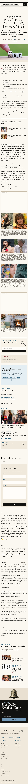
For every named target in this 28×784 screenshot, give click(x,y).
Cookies (2, 769)
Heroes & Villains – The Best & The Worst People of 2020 (16, 129)
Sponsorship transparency (20, 750)
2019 (3, 230)
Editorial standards (5, 745)
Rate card (17, 748)
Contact (2, 752)
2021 (3, 279)
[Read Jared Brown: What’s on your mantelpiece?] (6, 657)
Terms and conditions (5, 771)
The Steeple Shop (4, 758)
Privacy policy (4, 764)
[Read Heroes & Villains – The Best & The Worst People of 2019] (4, 136)
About (2, 743)
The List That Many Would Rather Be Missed (17, 669)
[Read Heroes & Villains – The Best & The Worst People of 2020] (4, 129)
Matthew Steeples (9, 39)
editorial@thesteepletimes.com (9, 165)
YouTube (3, 737)
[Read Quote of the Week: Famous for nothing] (6, 678)
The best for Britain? (6, 394)
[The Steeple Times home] (10, 4)
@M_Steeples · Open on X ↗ (6, 438)
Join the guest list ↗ (6, 361)
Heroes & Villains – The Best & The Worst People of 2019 (16, 136)
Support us (17, 737)
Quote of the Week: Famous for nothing (17, 679)
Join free (14, 719)
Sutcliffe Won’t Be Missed (8, 399)
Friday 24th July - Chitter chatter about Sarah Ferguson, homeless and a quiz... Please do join (13, 426)
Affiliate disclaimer (5, 775)
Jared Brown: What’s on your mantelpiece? (18, 659)
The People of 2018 (6, 403)
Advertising (17, 743)
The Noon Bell (11, 737)
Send (14, 504)
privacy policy (15, 500)
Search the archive (5, 756)
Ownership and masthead (6, 750)
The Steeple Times (12, 730)
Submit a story (4, 754)
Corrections (3, 748)
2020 (3, 254)
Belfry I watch (18, 745)
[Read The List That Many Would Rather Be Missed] (6, 667)
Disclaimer (3, 773)
